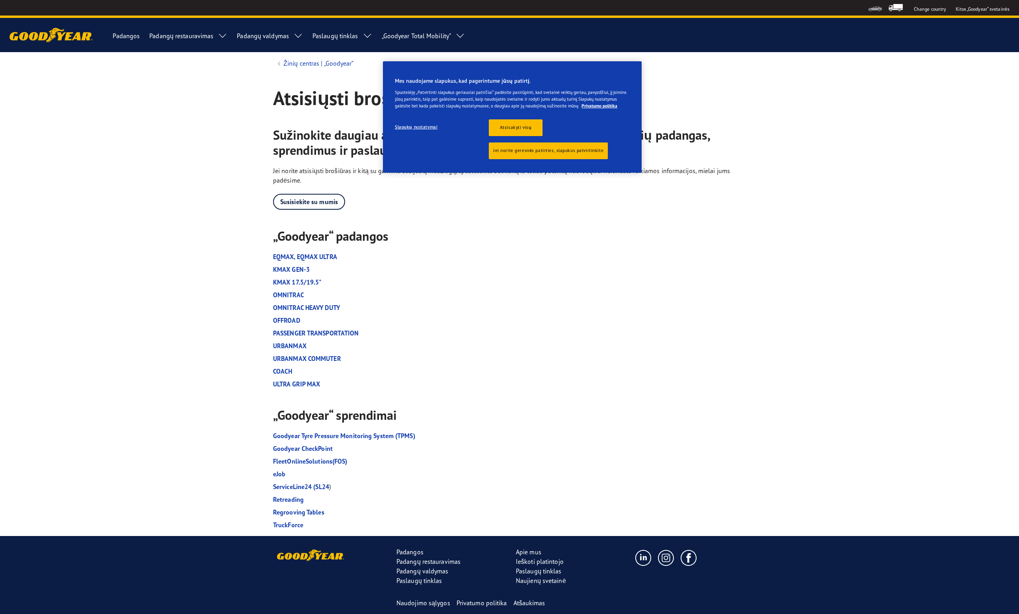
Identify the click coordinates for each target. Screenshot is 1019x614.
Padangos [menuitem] (126, 36)
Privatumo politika (599, 106)
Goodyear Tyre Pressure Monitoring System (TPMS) (344, 436)
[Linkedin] (643, 557)
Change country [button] (930, 9)
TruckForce (289, 525)
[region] (512, 117)
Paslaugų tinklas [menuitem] (335, 36)
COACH (283, 371)
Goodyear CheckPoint (303, 448)
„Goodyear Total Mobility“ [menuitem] (416, 36)
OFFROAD (286, 320)
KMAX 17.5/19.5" (297, 282)
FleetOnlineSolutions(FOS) (310, 461)
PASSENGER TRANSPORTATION (316, 333)
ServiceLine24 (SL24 (301, 487)
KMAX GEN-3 (291, 269)
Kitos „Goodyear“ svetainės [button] (982, 9)
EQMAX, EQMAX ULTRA (305, 257)
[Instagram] (666, 557)
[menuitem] (875, 8)
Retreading (288, 499)
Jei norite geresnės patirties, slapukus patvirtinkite (548, 150)
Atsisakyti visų (516, 127)
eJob (279, 474)
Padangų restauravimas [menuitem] (181, 36)
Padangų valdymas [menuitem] (263, 36)
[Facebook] (689, 557)
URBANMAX (289, 346)
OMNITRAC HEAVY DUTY (306, 308)
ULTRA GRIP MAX (296, 384)
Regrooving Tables (298, 512)
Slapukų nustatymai (416, 127)
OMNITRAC (288, 295)
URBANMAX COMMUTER (307, 359)
